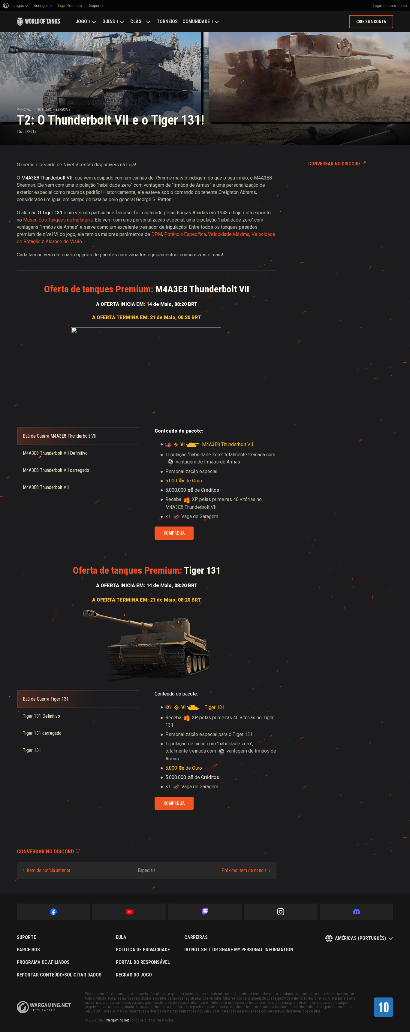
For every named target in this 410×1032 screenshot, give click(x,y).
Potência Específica (185, 234)
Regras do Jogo (134, 975)
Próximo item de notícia (244, 870)
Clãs (135, 21)
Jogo (81, 21)
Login (377, 5)
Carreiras (196, 937)
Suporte (26, 937)
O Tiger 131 (50, 213)
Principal (24, 109)
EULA (121, 937)
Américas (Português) (360, 938)
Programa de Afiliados (43, 962)
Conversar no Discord (334, 164)
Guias (108, 21)
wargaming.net (44, 1007)
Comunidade (196, 21)
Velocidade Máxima (228, 234)
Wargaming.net (117, 1020)
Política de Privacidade (143, 949)
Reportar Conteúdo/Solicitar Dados (59, 975)
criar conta (398, 5)
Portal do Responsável (143, 962)
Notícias (44, 109)
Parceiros (28, 949)
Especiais (63, 109)
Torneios (167, 21)
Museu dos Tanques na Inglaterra (58, 220)
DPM (156, 234)
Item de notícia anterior (49, 870)
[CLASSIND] (383, 1007)
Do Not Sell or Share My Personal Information (238, 949)
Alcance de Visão (64, 241)
